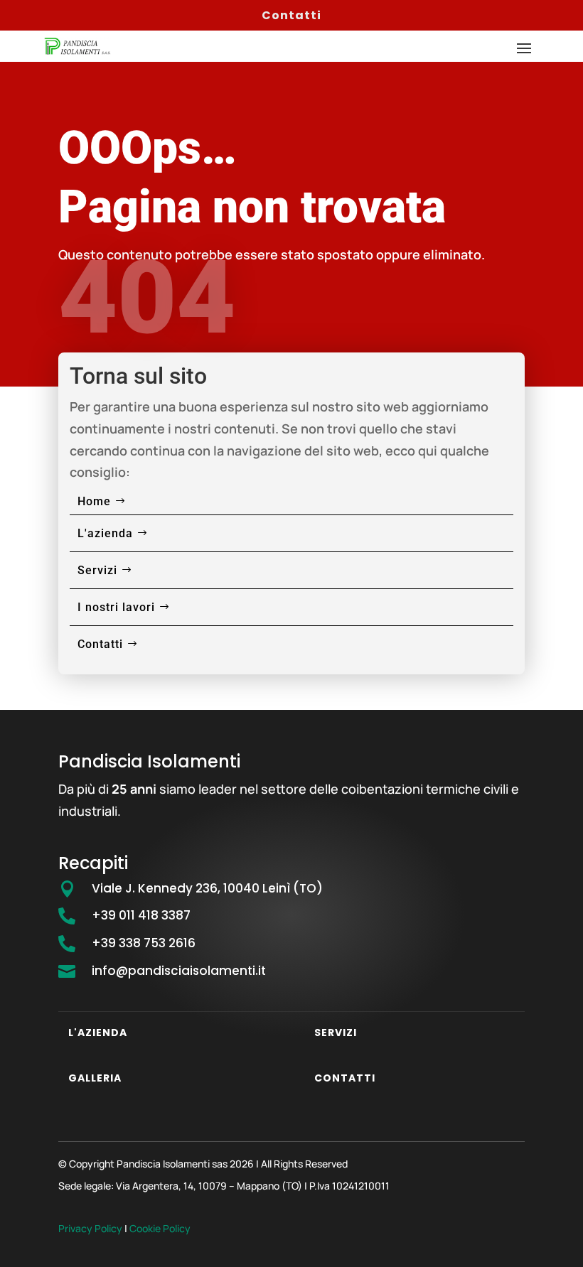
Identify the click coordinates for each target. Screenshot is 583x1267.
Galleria (95, 1078)
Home (94, 501)
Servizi (97, 570)
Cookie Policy (160, 1228)
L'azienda (105, 533)
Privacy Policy (90, 1228)
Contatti (291, 15)
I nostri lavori (116, 607)
